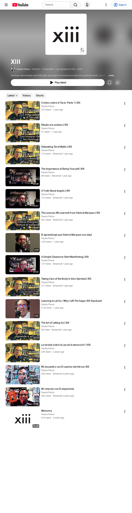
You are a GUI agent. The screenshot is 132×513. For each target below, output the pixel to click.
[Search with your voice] (87, 4)
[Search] (75, 4)
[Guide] (6, 5)
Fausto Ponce (23, 69)
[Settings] (106, 5)
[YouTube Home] (20, 5)
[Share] (117, 82)
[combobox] (57, 5)
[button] (66, 34)
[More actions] (124, 103)
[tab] (26, 95)
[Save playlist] (109, 82)
